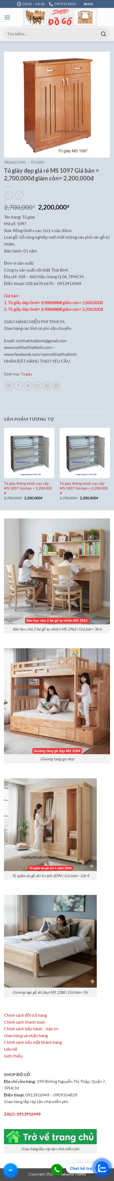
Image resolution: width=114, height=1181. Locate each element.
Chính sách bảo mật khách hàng (33, 1042)
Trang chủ (15, 162)
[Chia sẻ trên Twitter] (28, 385)
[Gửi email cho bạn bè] (37, 385)
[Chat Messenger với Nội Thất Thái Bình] (10, 1170)
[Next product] (9, 195)
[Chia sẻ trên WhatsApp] (9, 385)
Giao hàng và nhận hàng (26, 1035)
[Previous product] (19, 195)
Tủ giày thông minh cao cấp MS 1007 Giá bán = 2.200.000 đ (28, 488)
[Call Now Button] (57, 1170)
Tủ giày (38, 162)
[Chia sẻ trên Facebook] (18, 385)
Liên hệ (10, 1048)
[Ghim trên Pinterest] (47, 385)
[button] (7, 17)
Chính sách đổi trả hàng (25, 1015)
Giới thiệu (13, 1055)
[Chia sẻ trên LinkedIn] (56, 385)
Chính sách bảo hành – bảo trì (31, 1028)
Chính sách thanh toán (24, 1021)
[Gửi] (103, 34)
